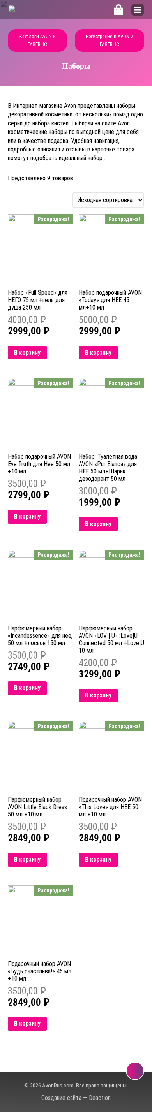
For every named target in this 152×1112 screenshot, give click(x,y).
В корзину (27, 352)
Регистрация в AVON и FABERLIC (109, 40)
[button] (137, 9)
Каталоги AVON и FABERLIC (37, 40)
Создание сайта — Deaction (76, 1097)
